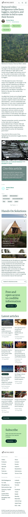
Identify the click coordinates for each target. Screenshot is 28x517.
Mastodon (17, 498)
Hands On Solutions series (10, 281)
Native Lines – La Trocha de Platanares (12, 161)
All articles (6, 418)
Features (4, 471)
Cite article (6, 29)
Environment (6, 198)
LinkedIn (17, 480)
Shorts (3, 469)
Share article (16, 26)
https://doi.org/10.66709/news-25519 (13, 179)
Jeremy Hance (10, 20)
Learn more (10, 306)
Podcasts (4, 462)
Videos (3, 459)
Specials (4, 466)
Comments (6, 26)
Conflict (5, 195)
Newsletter (10, 441)
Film (4, 201)
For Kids (4, 482)
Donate (17, 464)
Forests (10, 201)
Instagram (17, 482)
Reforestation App (7, 487)
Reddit (16, 494)
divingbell (4, 163)
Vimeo (10, 163)
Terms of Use (18, 473)
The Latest (4, 473)
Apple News (18, 503)
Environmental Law (17, 198)
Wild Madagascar (6, 480)
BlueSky (17, 496)
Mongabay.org (5, 485)
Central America (15, 21)
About (16, 459)
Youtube (17, 485)
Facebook (17, 489)
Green (16, 201)
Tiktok (16, 492)
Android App (18, 501)
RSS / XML (18, 505)
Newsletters (18, 469)
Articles (4, 464)
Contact (17, 462)
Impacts (17, 466)
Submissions (18, 471)
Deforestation (13, 195)
